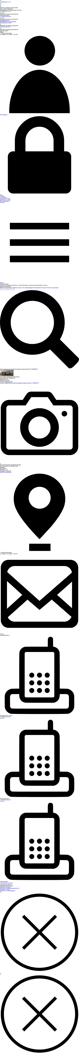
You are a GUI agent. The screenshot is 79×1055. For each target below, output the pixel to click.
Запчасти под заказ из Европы (8, 287)
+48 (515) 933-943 (5, 27)
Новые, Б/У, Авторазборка (25, 287)
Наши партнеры (4, 201)
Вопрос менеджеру (5, 472)
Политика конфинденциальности (9, 888)
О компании (3, 197)
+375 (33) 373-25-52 (5, 23)
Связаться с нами (5, 199)
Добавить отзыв (5, 889)
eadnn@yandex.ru (4, 20)
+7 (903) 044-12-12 (5, 11)
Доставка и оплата (5, 200)
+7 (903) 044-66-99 (5, 16)
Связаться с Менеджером (7, 890)
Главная (2, 196)
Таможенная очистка (39, 287)
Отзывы (2, 202)
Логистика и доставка (52, 287)
